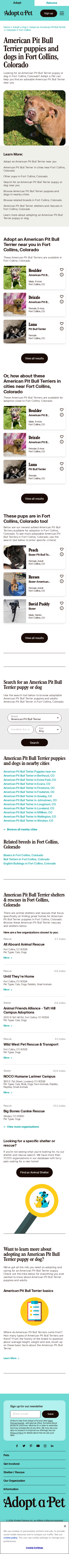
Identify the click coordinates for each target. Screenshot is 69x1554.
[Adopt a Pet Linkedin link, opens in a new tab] (52, 1446)
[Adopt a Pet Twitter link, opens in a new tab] (24, 1446)
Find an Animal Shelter (34, 1172)
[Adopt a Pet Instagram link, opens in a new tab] (45, 1446)
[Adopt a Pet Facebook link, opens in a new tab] (17, 1446)
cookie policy (11, 1537)
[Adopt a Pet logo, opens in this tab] (35, 1506)
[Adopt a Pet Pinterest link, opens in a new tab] (31, 1446)
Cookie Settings (34, 1547)
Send (50, 1414)
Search (34, 742)
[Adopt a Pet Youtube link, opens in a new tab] (38, 1446)
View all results (34, 358)
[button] (62, 269)
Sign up (48, 13)
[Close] (65, 1526)
